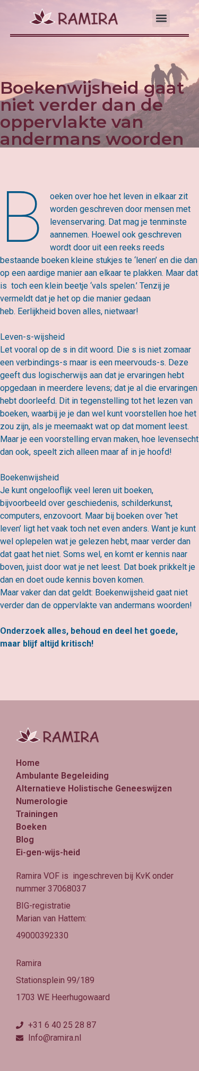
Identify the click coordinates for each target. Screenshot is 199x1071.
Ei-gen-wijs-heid (48, 852)
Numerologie (42, 801)
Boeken (31, 827)
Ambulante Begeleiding (62, 776)
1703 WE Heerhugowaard (63, 997)
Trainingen (37, 814)
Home (28, 763)
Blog (25, 840)
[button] (161, 18)
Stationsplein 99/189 (55, 980)
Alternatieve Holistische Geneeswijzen (94, 788)
